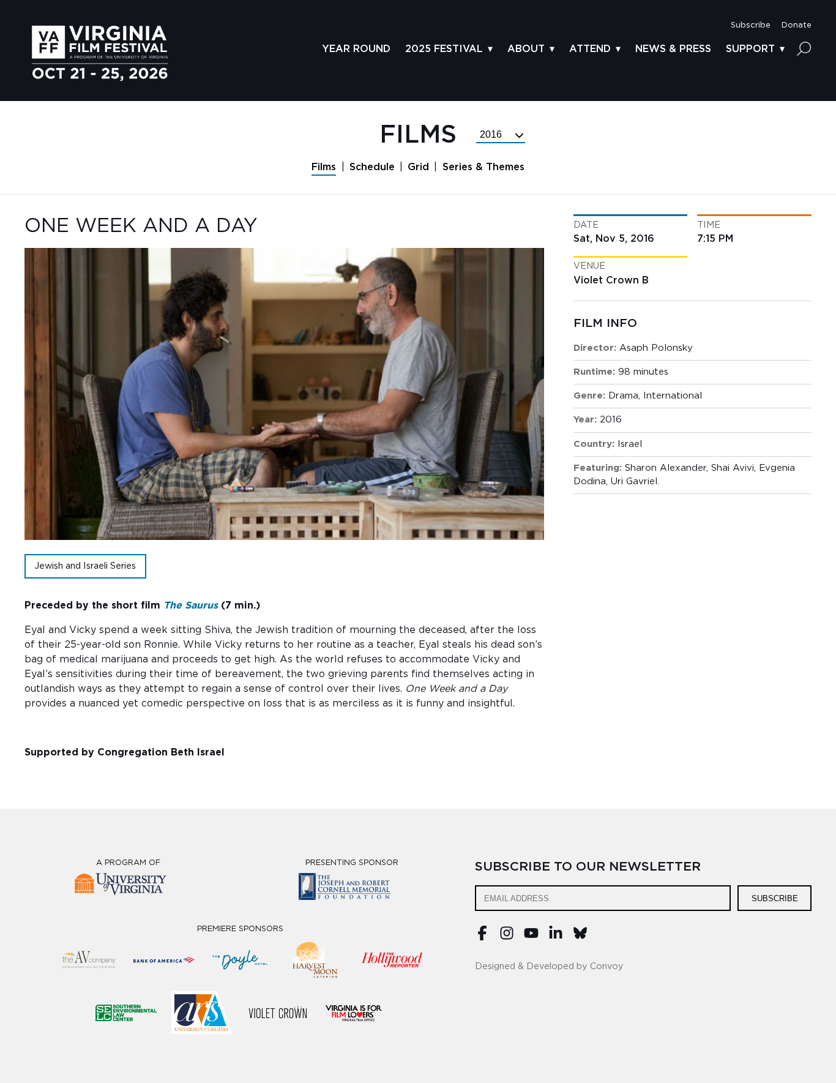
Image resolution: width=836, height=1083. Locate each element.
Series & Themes (483, 167)
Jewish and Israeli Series (85, 566)
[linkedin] (555, 937)
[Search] (804, 48)
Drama (623, 395)
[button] (751, 25)
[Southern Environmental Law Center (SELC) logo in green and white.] (126, 1012)
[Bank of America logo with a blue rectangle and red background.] (164, 960)
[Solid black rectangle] (277, 1012)
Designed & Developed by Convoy (549, 966)
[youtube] (531, 937)
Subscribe (775, 898)
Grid (418, 167)
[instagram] (506, 937)
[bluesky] (580, 937)
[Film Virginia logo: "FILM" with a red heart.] (353, 1012)
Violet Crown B (611, 280)
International (672, 395)
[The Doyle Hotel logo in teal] (240, 960)
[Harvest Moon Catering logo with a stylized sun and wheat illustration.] (315, 960)
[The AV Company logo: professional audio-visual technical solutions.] (88, 960)
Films (324, 167)
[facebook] (482, 937)
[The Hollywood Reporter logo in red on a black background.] (391, 960)
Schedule (372, 167)
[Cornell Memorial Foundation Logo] (352, 888)
